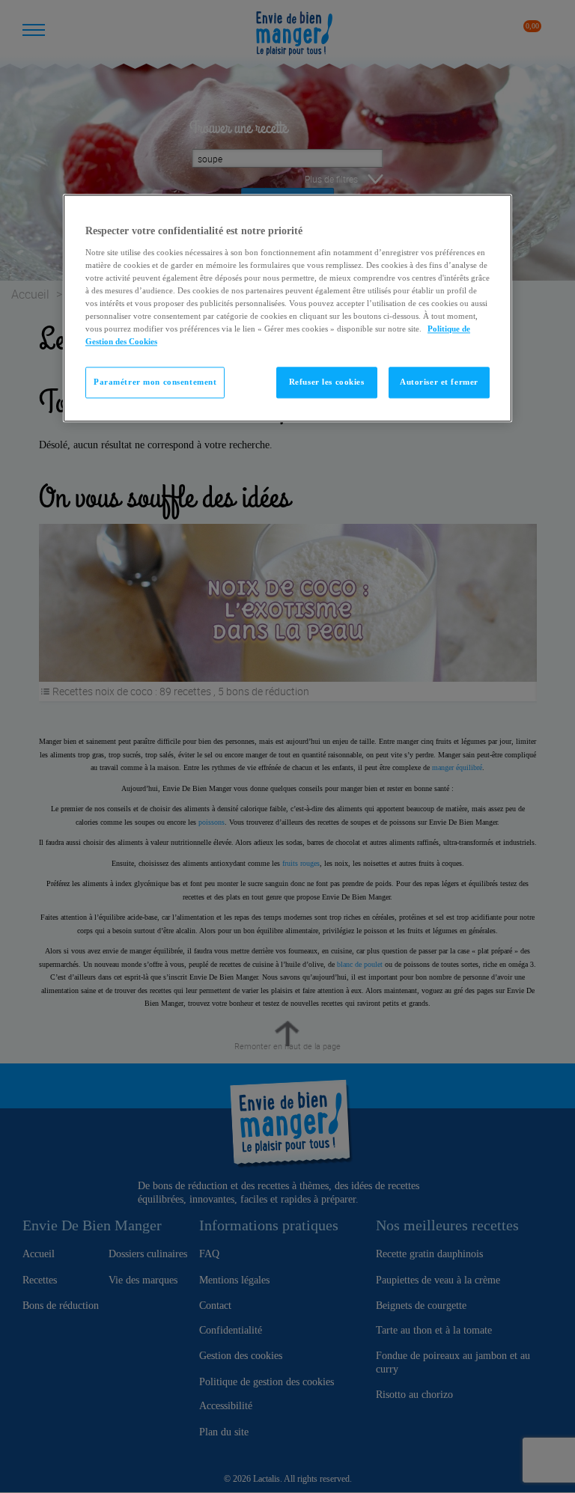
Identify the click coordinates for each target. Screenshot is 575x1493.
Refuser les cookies (327, 382)
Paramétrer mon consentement (155, 382)
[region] (287, 309)
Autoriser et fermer (439, 382)
